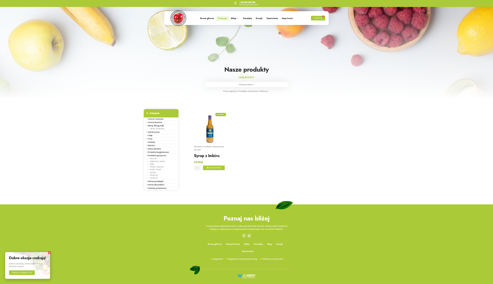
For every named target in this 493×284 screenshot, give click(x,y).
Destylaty (247, 18)
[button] (49, 252)
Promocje (222, 18)
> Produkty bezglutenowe (157, 152)
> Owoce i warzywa (154, 119)
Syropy (197, 149)
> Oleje (149, 135)
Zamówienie (272, 18)
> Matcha (150, 145)
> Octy (149, 138)
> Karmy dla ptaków (155, 184)
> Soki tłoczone (153, 132)
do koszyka (215, 168)
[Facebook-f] (244, 235)
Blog (269, 244)
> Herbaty (150, 142)
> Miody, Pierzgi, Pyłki (155, 125)
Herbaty (198, 146)
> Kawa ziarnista (153, 149)
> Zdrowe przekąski (154, 181)
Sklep (233, 18)
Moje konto (287, 18)
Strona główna (207, 18)
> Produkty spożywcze (156, 155)
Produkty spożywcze (213, 146)
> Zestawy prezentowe (156, 188)
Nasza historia (233, 244)
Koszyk (259, 18)
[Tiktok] (249, 235)
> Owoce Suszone (154, 122)
